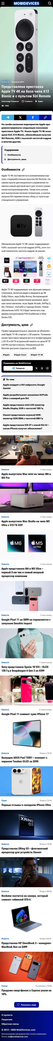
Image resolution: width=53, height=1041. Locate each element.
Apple (7, 355)
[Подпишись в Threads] (42, 368)
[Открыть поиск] (49, 3)
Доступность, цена (17, 159)
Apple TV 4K (37, 355)
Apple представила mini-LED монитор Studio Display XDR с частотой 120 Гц (23, 407)
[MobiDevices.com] (26, 3)
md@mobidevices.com (18, 1037)
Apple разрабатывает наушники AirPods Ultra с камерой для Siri (25, 397)
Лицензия (6, 1019)
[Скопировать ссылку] (45, 117)
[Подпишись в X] (36, 368)
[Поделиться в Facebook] (32, 117)
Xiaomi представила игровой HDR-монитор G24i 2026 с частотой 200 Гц (23, 417)
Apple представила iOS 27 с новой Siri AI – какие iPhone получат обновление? (26, 427)
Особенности (14, 155)
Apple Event (21, 355)
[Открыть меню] (2, 3)
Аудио (40, 101)
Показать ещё (28, 1005)
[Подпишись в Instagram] (47, 368)
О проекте (6, 1015)
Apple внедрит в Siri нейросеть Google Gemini (24, 386)
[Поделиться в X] (20, 117)
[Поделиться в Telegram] (7, 117)
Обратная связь (10, 1024)
